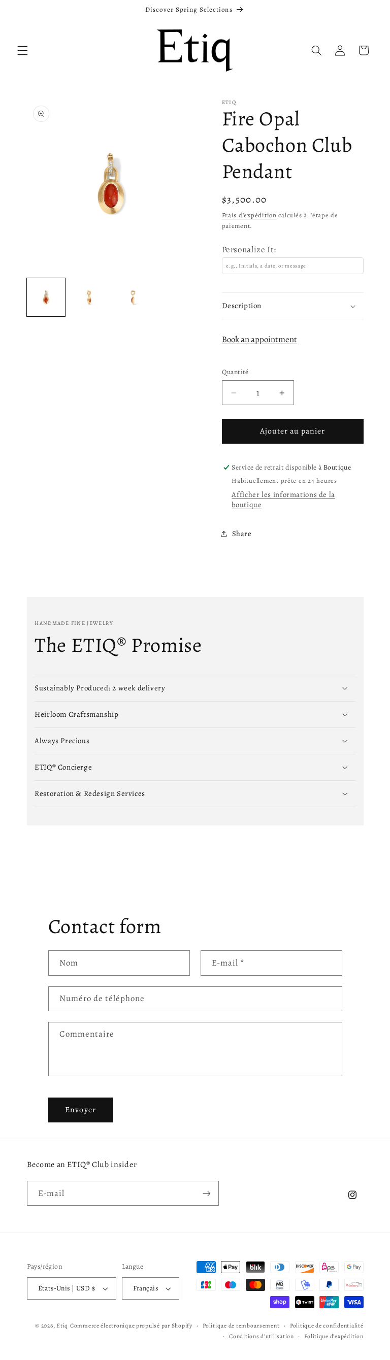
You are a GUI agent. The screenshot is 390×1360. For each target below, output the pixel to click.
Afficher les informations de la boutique (283, 499)
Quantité (235, 372)
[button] (22, 50)
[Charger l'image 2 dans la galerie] (89, 297)
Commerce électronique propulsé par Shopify (131, 1325)
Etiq (62, 1325)
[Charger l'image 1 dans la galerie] (46, 297)
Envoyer (80, 1109)
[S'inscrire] (206, 1193)
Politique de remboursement (241, 1325)
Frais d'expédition (249, 215)
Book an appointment (259, 339)
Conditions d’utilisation (261, 1336)
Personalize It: (249, 249)
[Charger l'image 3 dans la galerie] (133, 297)
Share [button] (242, 533)
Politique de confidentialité (327, 1325)
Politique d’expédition (333, 1336)
